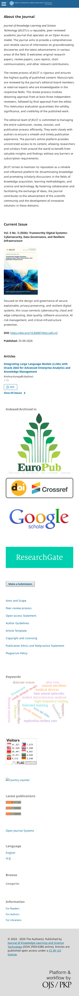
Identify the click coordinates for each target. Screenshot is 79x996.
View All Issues (13, 393)
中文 (8, 858)
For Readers (12, 908)
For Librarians (13, 920)
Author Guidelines (17, 623)
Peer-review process (19, 608)
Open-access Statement (21, 615)
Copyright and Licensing (21, 638)
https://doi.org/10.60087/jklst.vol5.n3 (34, 333)
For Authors (12, 914)
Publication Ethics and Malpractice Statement (35, 645)
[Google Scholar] (39, 534)
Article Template (16, 630)
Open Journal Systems (20, 830)
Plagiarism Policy (16, 653)
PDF (12, 387)
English (10, 853)
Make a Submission (20, 584)
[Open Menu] (4, 4)
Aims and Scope (16, 600)
